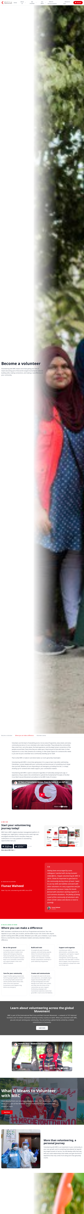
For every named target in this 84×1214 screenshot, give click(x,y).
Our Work (42, 2)
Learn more (42, 1028)
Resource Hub (66, 2)
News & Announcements (52, 2)
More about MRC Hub (7, 850)
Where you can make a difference (24, 735)
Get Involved (32, 2)
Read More (7, 1112)
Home (15, 2)
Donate (79, 2)
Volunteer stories (41, 735)
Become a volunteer (6, 735)
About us (22, 2)
